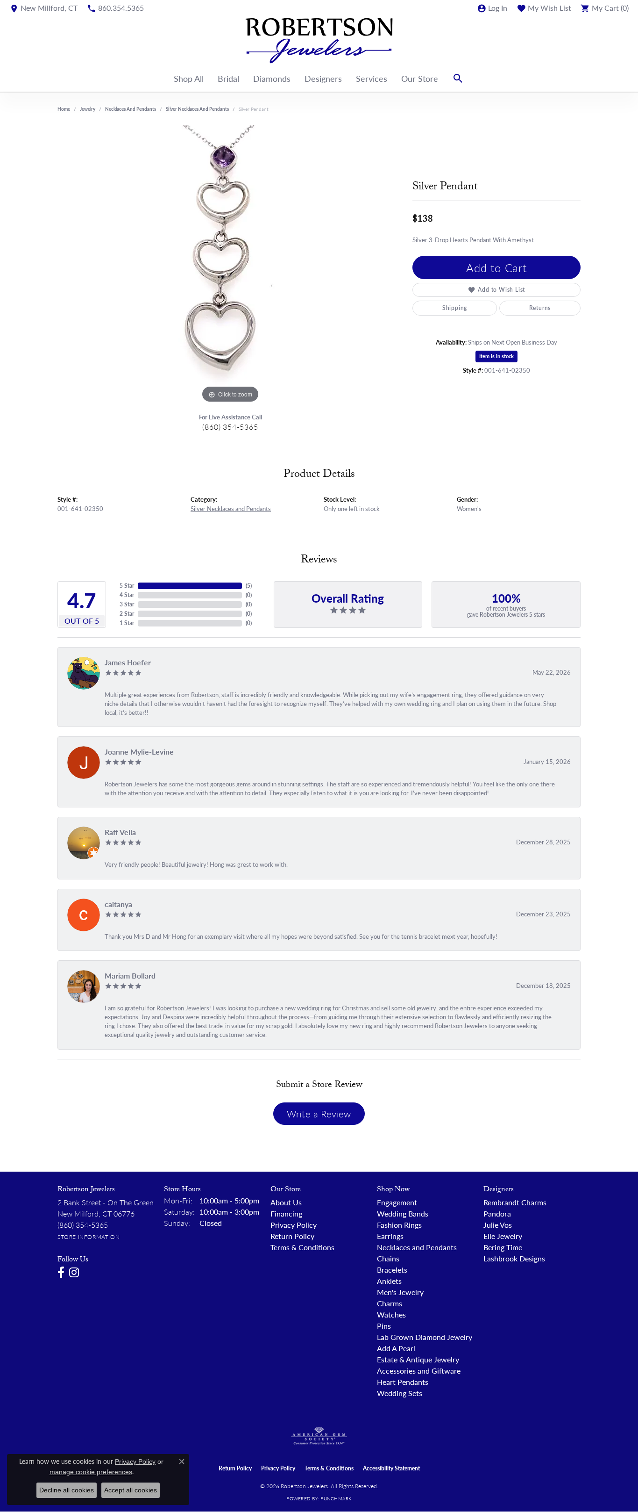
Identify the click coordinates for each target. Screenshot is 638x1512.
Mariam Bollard (130, 975)
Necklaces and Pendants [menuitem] (417, 1247)
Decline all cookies (66, 1490)
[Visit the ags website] (319, 1436)
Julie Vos (497, 1224)
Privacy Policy (293, 1224)
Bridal (228, 78)
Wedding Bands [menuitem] (402, 1213)
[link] (43, 8)
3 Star (127, 604)
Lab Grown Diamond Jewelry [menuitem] (424, 1337)
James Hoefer (128, 662)
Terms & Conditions (302, 1247)
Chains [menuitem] (388, 1258)
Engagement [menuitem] (397, 1202)
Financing (286, 1213)
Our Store (419, 78)
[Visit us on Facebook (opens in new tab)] (60, 1272)
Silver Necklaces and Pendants (197, 109)
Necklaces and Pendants (130, 109)
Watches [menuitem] (391, 1314)
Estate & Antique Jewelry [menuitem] (418, 1359)
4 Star (127, 595)
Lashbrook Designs (514, 1258)
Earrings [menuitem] (390, 1236)
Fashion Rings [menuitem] (399, 1224)
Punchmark (335, 1498)
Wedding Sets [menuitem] (399, 1393)
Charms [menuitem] (389, 1303)
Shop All (189, 78)
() (249, 586)
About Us (286, 1202)
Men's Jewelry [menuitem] (400, 1292)
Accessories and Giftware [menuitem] (419, 1370)
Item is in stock (496, 356)
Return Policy (292, 1236)
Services (371, 78)
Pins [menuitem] (384, 1325)
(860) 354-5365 (230, 426)
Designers (323, 78)
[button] (492, 8)
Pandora (497, 1213)
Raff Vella (120, 832)
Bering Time (502, 1247)
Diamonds (272, 78)
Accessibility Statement (391, 1468)
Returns (540, 308)
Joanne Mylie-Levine (139, 751)
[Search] (458, 78)
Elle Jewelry (502, 1236)
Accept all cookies (130, 1490)
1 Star (127, 623)
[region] (230, 265)
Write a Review (319, 1113)
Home (63, 109)
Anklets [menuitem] (389, 1280)
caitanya (118, 904)
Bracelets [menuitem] (392, 1269)
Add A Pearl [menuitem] (396, 1348)
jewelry (87, 109)
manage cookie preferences (91, 1472)
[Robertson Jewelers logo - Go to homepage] (319, 40)
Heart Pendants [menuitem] (402, 1381)
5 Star (127, 586)
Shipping (454, 308)
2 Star (127, 614)
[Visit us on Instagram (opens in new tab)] (74, 1272)
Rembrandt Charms (514, 1202)
